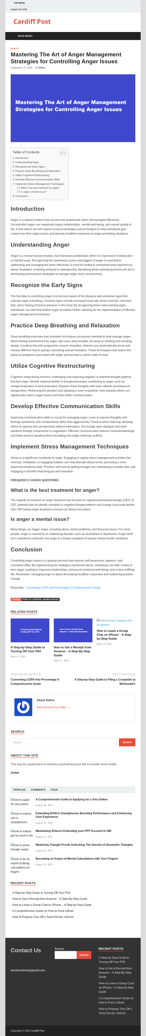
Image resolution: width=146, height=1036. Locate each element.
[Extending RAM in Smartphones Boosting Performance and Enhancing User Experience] (22, 813)
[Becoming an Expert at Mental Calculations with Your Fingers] (22, 858)
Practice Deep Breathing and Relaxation (37, 170)
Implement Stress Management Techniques (40, 183)
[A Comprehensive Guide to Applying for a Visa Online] (22, 799)
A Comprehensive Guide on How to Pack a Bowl (43, 910)
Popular (19, 789)
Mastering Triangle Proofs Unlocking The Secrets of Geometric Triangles (84, 844)
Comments (38, 789)
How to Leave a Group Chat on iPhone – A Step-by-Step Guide (114, 634)
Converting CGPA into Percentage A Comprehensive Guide (63, 587)
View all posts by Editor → (53, 707)
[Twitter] (130, 9)
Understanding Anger (27, 162)
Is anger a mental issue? (33, 191)
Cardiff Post (32, 21)
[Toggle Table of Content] (61, 153)
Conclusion (21, 196)
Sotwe (15, 772)
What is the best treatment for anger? (40, 188)
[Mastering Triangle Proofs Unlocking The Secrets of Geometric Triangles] (22, 845)
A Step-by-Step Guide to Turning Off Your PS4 (41, 892)
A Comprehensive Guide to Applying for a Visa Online (72, 799)
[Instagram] (134, 9)
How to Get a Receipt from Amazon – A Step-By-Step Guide (72, 651)
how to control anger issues (40, 599)
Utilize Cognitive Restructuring (32, 175)
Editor (41, 67)
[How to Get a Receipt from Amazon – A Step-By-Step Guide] (73, 643)
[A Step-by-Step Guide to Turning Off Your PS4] (30, 643)
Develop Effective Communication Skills (37, 179)
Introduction (22, 157)
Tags (54, 789)
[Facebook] (125, 9)
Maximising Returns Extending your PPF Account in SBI (73, 830)
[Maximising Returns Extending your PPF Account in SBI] (22, 831)
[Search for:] (73, 742)
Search (59, 948)
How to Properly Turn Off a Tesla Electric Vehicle (43, 916)
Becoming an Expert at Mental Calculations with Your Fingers (77, 858)
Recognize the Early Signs (30, 166)
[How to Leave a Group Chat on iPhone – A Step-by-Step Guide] (116, 624)
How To (15, 48)
